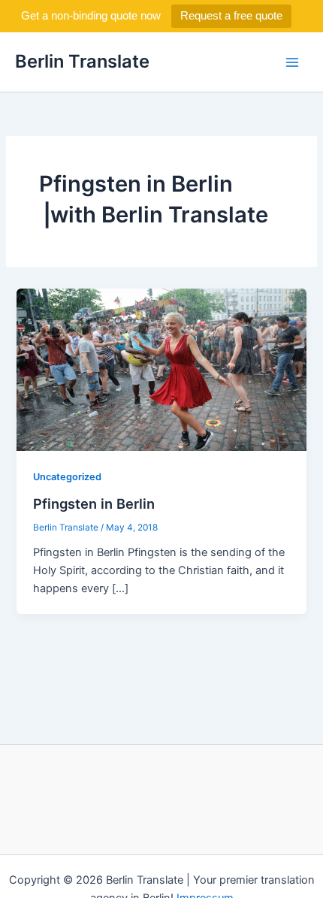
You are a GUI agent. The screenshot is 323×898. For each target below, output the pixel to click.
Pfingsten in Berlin (94, 503)
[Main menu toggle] (292, 62)
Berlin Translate (82, 61)
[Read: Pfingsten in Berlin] (161, 369)
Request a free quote (231, 15)
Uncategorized (67, 476)
